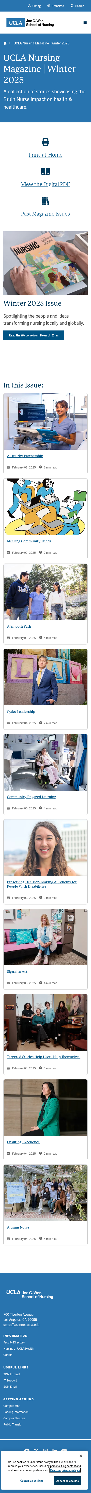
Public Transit (12, 1424)
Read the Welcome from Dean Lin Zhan (34, 335)
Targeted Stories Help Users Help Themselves (43, 1057)
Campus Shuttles (14, 1418)
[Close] (80, 1456)
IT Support (10, 1380)
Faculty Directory (14, 1342)
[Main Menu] (85, 22)
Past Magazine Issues (45, 214)
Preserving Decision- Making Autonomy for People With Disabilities (42, 884)
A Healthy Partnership (25, 456)
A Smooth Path (19, 626)
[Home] (5, 43)
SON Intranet (11, 1374)
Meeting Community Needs (29, 541)
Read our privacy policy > (65, 1470)
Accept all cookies (67, 1481)
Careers (8, 1354)
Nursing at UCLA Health (18, 1348)
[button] (55, 5)
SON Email (10, 1386)
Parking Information (16, 1412)
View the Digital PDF (45, 184)
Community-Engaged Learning (31, 797)
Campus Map (11, 1406)
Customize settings (31, 1480)
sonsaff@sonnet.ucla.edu (21, 1324)
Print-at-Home (45, 155)
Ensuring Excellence (23, 1142)
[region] (44, 1470)
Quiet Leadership (21, 712)
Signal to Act (17, 972)
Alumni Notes (18, 1227)
